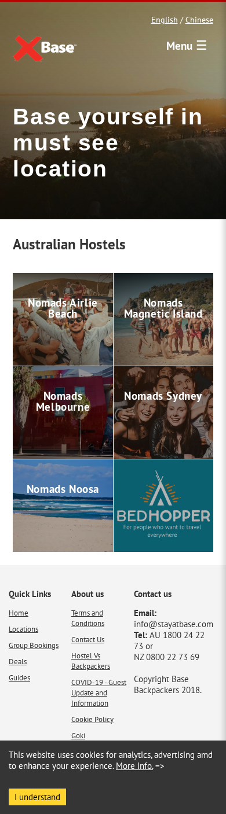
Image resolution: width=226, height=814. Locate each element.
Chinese (199, 19)
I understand (37, 796)
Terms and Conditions (87, 617)
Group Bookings (34, 645)
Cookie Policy (92, 719)
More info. (134, 765)
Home (18, 612)
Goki (78, 735)
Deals (18, 661)
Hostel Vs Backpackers (90, 660)
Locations (23, 629)
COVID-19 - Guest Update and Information (98, 692)
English (164, 19)
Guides (19, 677)
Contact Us (87, 639)
